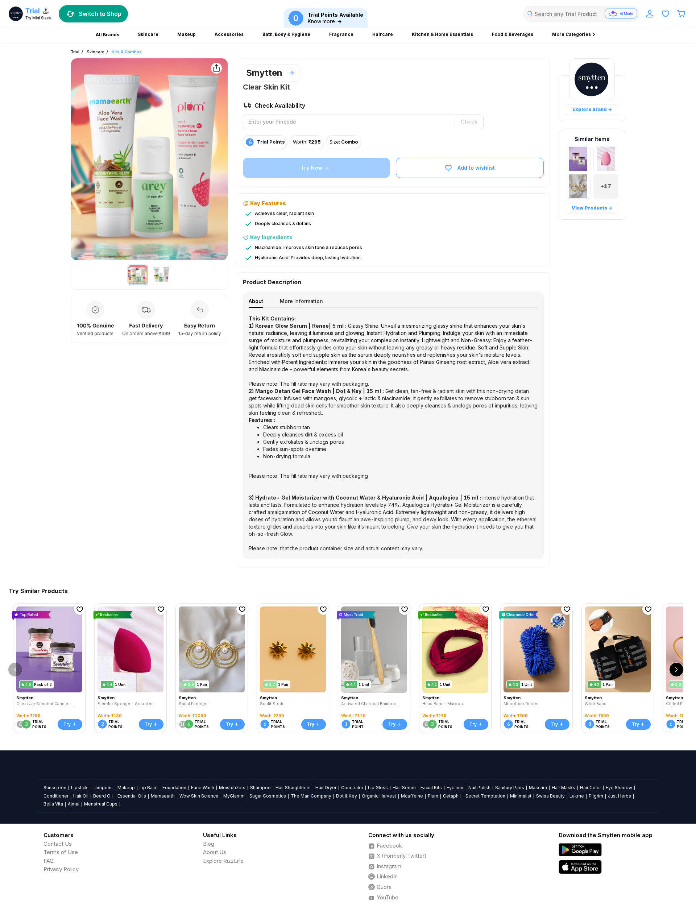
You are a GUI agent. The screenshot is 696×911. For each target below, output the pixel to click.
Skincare (95, 51)
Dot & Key (346, 796)
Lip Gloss (378, 787)
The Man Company (311, 796)
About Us (214, 852)
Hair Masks (563, 787)
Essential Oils (131, 796)
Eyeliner (455, 787)
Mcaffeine (412, 796)
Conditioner (56, 796)
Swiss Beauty (550, 796)
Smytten (264, 72)
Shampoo (260, 787)
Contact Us (58, 843)
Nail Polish (479, 787)
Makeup (126, 787)
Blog (208, 843)
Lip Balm (149, 787)
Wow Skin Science (199, 796)
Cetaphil (452, 796)
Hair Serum (404, 787)
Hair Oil (80, 796)
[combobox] (581, 14)
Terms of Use (61, 852)
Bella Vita (53, 804)
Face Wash (202, 787)
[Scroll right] (676, 669)
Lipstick (79, 787)
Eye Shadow (619, 787)
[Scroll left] (15, 669)
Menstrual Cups (100, 804)
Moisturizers (232, 787)
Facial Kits (431, 787)
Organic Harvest (379, 796)
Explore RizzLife (223, 860)
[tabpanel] (393, 433)
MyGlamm (234, 796)
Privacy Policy (61, 869)
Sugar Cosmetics (267, 796)
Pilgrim (596, 796)
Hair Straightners (293, 787)
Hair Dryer (325, 787)
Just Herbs (619, 796)
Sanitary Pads (509, 787)
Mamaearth (163, 796)
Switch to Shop (100, 13)
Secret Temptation (485, 796)
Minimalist (520, 796)
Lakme (576, 796)
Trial (75, 51)
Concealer (352, 787)
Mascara (538, 787)
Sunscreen (55, 787)
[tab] (256, 301)
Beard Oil (103, 796)
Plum (433, 796)
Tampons (102, 787)
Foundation (174, 787)
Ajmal (73, 804)
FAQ (49, 860)
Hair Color (590, 787)
